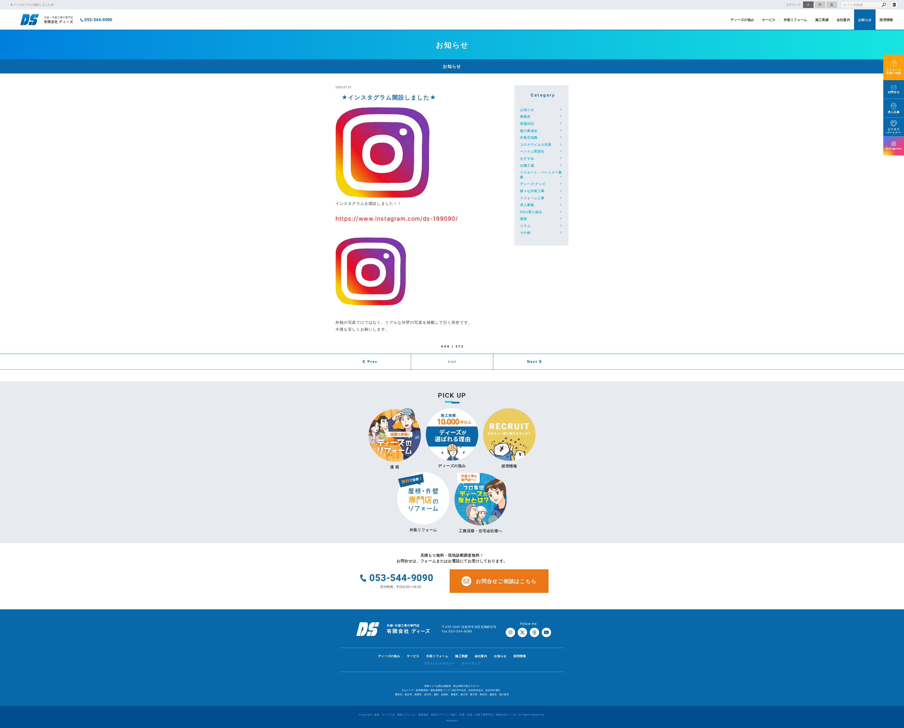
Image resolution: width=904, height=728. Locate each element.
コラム (525, 226)
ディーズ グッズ (532, 184)
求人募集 (527, 205)
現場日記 (527, 123)
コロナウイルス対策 (536, 144)
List (452, 361)
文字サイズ (793, 4)
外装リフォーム (795, 20)
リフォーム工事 (532, 198)
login (894, 4)
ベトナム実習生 (532, 151)
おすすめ (527, 158)
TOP (892, 657)
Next (532, 361)
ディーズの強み (742, 20)
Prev (372, 361)
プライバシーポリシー (439, 663)
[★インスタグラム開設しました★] (382, 194)
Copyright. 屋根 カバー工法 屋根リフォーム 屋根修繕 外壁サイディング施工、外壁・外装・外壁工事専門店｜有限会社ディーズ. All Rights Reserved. (452, 714)
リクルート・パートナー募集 (541, 174)
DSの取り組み (531, 212)
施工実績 (822, 20)
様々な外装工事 (532, 191)
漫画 (523, 219)
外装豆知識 (528, 137)
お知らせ (865, 20)
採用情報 (886, 20)
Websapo (452, 720)
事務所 (525, 116)
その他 (525, 233)
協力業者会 (528, 131)
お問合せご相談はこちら (506, 581)
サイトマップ (471, 663)
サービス (768, 20)
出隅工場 (527, 165)
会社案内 (843, 20)
